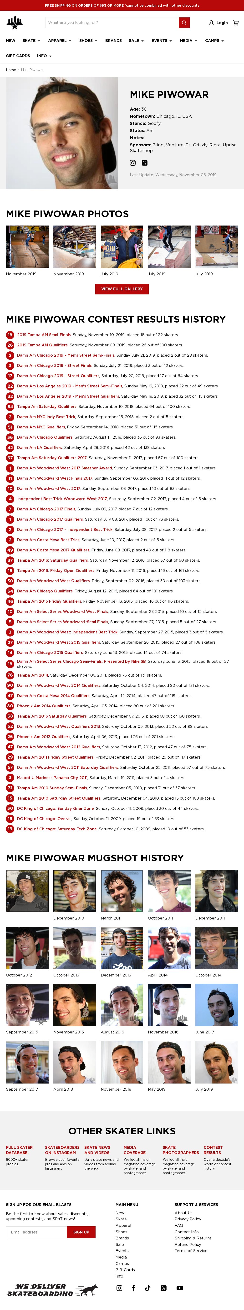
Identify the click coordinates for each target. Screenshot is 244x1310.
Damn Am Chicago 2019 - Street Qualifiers (58, 376)
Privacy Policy (188, 1219)
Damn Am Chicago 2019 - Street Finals (54, 365)
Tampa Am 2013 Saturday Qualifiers (52, 716)
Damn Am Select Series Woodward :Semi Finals (62, 622)
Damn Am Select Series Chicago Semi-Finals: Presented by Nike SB (81, 661)
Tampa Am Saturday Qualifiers (46, 406)
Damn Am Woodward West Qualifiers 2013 (58, 726)
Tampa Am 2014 (32, 675)
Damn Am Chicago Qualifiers (45, 437)
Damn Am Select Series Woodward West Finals (62, 611)
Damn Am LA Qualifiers (39, 447)
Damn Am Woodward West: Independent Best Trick (67, 632)
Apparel (58, 40)
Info (42, 56)
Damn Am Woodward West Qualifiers (53, 581)
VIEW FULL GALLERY (122, 289)
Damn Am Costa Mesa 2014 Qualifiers (53, 696)
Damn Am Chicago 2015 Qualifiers (50, 652)
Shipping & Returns (193, 1238)
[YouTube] (180, 1288)
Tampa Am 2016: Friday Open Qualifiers (55, 570)
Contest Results (213, 1150)
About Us (184, 1213)
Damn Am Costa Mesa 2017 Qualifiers (53, 550)
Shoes (86, 40)
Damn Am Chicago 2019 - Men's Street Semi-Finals (65, 355)
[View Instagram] (133, 163)
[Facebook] (133, 1288)
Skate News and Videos (97, 1150)
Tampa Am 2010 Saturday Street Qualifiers (59, 798)
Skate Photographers (181, 1150)
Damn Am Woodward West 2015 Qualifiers (58, 642)
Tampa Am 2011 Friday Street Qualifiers (55, 757)
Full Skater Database (19, 1150)
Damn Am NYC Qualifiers (41, 427)
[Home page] (14, 22)
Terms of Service (191, 1250)
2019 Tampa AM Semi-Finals (44, 335)
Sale (134, 40)
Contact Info (187, 1232)
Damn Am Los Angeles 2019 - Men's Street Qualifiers (68, 396)
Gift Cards (18, 56)
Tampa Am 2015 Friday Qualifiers (49, 601)
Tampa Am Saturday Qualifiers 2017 (52, 458)
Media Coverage (135, 1150)
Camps (212, 40)
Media (187, 40)
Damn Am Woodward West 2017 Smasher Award (64, 468)
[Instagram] (119, 1288)
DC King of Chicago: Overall (44, 819)
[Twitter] (163, 1288)
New (10, 40)
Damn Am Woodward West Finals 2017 (54, 478)
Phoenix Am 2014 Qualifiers (44, 706)
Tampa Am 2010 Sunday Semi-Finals (52, 788)
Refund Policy (188, 1244)
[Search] (184, 22)
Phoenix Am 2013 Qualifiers (43, 737)
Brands (113, 40)
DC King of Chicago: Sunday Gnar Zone (55, 808)
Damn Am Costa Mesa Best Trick (48, 540)
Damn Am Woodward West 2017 (48, 488)
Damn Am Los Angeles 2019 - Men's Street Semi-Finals (69, 386)
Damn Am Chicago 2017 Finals (46, 509)
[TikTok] (148, 1288)
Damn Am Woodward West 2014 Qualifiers (58, 685)
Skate (30, 40)
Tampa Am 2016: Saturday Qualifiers (52, 560)
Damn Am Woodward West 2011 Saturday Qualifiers (67, 767)
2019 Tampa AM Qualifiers (42, 345)
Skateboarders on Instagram (62, 1150)
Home (11, 70)
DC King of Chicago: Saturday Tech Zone (57, 829)
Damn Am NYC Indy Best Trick (46, 417)
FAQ (179, 1225)
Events (160, 40)
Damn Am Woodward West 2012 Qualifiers (58, 747)
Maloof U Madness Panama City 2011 (52, 778)
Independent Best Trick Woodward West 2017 (62, 499)
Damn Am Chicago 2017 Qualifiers (50, 519)
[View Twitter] (144, 163)
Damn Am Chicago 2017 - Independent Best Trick (64, 529)
